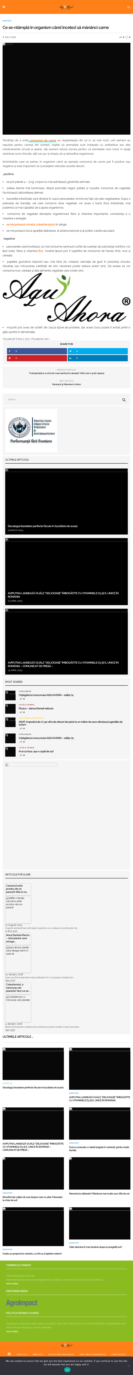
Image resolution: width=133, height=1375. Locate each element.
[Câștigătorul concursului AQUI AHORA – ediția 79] (10, 738)
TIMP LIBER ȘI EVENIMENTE (31, 718)
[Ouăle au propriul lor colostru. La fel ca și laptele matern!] (33, 1226)
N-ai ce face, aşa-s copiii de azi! (36, 751)
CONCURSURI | (118, 1354)
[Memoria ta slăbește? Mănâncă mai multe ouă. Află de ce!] (99, 1173)
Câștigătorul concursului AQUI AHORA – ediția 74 (46, 695)
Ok (67, 1369)
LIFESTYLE (7, 1083)
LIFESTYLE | (22, 1354)
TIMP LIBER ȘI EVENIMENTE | (92, 1354)
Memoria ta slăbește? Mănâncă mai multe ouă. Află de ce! (99, 1193)
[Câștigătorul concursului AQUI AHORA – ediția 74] (10, 695)
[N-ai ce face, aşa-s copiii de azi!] (10, 752)
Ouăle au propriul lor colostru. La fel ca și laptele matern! (32, 1253)
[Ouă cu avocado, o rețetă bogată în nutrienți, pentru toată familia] (99, 1123)
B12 (40, 251)
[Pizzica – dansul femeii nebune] (10, 709)
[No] (128, 1366)
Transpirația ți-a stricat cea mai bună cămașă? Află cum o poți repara (66, 373)
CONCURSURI (25, 691)
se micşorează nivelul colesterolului (30, 224)
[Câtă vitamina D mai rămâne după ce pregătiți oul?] (99, 1223)
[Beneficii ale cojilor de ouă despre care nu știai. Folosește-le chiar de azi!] (33, 1173)
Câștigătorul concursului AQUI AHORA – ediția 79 (46, 738)
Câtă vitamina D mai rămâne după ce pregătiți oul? (95, 1247)
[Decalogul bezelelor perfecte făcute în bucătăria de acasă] (66, 501)
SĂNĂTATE (7, 21)
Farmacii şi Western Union (66, 384)
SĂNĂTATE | (38, 1354)
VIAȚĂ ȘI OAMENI (26, 705)
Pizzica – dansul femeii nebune (36, 708)
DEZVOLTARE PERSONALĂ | (61, 1354)
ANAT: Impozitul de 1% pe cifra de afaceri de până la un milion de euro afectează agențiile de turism (70, 723)
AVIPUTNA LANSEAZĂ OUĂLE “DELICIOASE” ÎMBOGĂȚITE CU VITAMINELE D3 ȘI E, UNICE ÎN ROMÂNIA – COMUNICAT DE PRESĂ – (33, 1146)
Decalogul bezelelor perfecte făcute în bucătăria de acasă (42, 526)
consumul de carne (42, 140)
